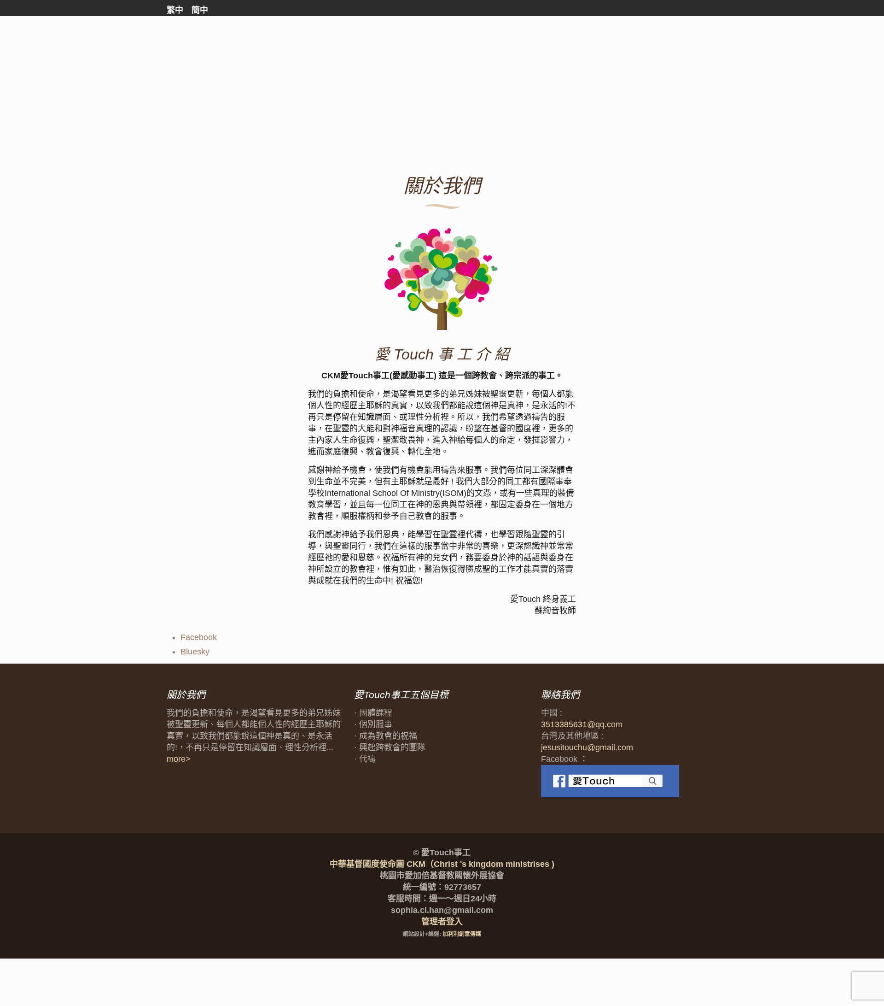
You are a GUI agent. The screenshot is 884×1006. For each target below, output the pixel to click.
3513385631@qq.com (581, 724)
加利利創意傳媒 (461, 934)
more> (179, 759)
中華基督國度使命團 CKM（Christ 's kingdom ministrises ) (442, 864)
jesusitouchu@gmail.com (587, 747)
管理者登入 (442, 921)
